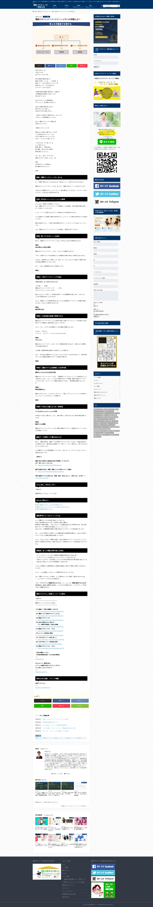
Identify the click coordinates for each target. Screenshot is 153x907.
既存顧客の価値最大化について (50, 722)
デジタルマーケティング (99, 421)
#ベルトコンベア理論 (98, 415)
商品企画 (100, 428)
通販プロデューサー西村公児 (97, 904)
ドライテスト (115, 421)
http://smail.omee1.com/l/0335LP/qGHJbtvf (50, 648)
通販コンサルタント (49, 738)
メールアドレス (97, 60)
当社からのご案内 (98, 302)
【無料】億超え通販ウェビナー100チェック (74, 879)
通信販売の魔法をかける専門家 (100, 430)
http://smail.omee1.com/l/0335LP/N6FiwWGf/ (51, 635)
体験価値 (112, 427)
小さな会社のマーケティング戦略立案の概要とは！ (55, 725)
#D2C (105, 409)
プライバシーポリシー (67, 891)
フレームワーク (103, 425)
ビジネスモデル (103, 423)
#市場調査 (114, 415)
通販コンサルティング (60, 738)
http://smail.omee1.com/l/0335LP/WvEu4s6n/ (50, 631)
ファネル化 (96, 425)
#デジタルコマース (109, 411)
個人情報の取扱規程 (99, 311)
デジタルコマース (98, 383)
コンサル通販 (112, 419)
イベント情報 (102, 5)
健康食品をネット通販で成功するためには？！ (47, 802)
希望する (96, 306)
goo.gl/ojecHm (39, 659)
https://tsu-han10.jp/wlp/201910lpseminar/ (50, 465)
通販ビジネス (97, 434)
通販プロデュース (82, 738)
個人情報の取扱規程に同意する (101, 314)
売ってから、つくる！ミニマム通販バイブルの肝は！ (56, 731)
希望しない (96, 309)
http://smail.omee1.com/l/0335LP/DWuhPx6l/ (50, 615)
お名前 (95, 54)
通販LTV (110, 430)
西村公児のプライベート (90, 5)
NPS (112, 417)
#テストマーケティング (99, 411)
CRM (105, 417)
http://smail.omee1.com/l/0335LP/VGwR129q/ (51, 626)
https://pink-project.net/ (42, 478)
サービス (66, 5)
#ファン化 (117, 413)
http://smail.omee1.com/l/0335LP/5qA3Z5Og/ (51, 620)
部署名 (95, 248)
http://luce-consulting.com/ (42, 687)
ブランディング (111, 425)
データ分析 (108, 421)
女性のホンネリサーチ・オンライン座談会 (74, 882)
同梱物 (95, 428)
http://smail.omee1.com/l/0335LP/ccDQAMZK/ (51, 639)
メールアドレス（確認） (100, 278)
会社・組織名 (97, 241)
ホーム (64, 864)
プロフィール (54, 5)
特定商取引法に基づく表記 (69, 894)
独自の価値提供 (106, 428)
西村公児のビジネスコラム (78, 5)
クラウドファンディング (102, 419)
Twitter (61, 773)
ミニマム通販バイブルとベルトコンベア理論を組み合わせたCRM (59, 728)
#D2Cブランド (111, 409)
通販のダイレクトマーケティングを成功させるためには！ (53, 507)
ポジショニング (97, 427)
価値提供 (117, 427)
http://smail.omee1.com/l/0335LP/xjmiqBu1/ (50, 644)
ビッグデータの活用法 (113, 423)
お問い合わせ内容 (98, 290)
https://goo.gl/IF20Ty (41, 672)
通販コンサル (39, 738)
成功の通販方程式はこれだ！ (45, 509)
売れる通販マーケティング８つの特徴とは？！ (50, 504)
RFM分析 (116, 417)
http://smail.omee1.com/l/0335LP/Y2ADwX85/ (51, 611)
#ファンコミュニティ (109, 413)
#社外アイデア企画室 (98, 417)
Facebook (68, 773)
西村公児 (47, 751)
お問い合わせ (114, 5)
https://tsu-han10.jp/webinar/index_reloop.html (51, 471)
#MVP (116, 409)
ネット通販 (39, 715)
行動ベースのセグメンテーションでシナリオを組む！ (56, 719)
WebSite (55, 773)
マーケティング (105, 427)
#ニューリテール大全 (98, 413)
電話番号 (96, 284)
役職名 (95, 254)
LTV (108, 417)
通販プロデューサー (72, 738)
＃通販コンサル (97, 436)
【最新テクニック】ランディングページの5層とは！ (74, 806)
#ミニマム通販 (107, 415)
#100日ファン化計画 (98, 409)
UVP (95, 419)
